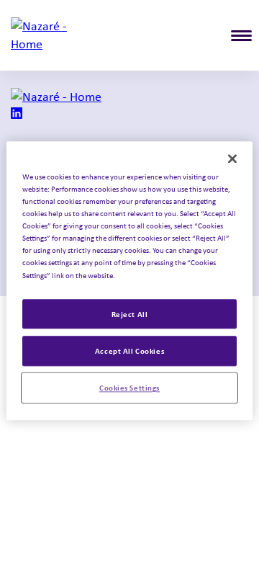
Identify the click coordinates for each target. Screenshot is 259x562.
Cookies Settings (129, 388)
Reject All (130, 313)
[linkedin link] (16, 114)
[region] (129, 280)
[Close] (232, 158)
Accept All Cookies (129, 351)
